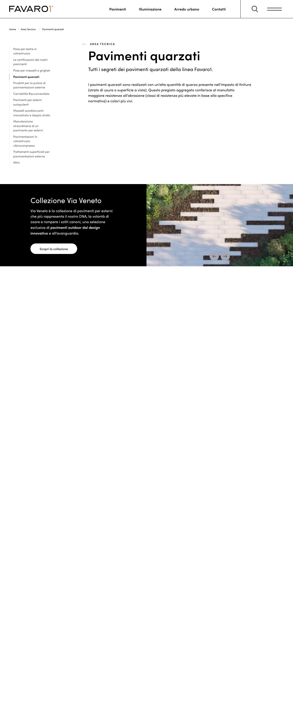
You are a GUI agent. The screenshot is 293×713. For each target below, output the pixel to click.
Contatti (219, 9)
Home (12, 29)
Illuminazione (150, 9)
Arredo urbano (186, 9)
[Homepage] (31, 9)
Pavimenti (117, 9)
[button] (255, 9)
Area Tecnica (28, 29)
